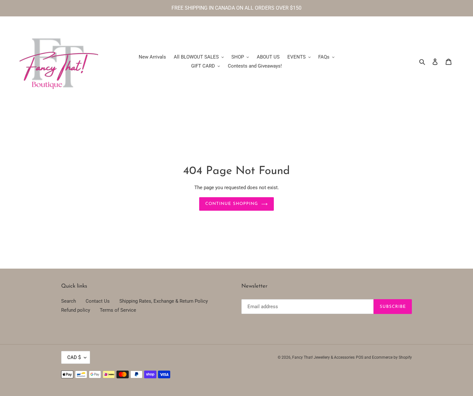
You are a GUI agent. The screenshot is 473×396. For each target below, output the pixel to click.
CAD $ (74, 357)
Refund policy (75, 310)
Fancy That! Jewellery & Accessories (323, 357)
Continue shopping (231, 204)
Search (68, 301)
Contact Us (98, 301)
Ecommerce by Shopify (392, 357)
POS (359, 357)
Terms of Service (118, 310)
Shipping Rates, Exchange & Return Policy (163, 301)
